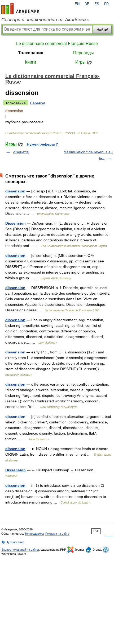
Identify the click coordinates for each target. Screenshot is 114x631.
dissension (15, 191)
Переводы (83, 53)
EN (77, 4)
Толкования (30, 53)
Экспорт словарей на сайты (20, 549)
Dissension (15, 223)
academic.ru (20, 8)
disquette (21, 152)
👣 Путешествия (12, 542)
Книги (30, 62)
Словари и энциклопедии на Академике (45, 19)
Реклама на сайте (57, 533)
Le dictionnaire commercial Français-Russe (57, 43)
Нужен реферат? (42, 144)
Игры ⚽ (83, 62)
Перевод (37, 103)
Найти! (102, 29)
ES (96, 4)
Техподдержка (34, 533)
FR (106, 4)
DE (87, 4)
